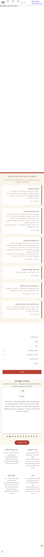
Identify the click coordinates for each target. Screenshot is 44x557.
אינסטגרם (39, 530)
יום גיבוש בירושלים (37, 512)
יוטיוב (40, 527)
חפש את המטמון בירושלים (35, 504)
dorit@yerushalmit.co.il (35, 550)
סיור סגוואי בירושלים (36, 515)
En (22, 2)
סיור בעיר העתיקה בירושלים (34, 509)
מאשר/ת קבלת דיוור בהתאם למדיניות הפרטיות (28, 367)
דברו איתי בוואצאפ (37, 548)
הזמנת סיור (39, 553)
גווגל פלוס (39, 533)
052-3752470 (38, 545)
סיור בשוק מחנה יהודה (36, 507)
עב (25, 2)
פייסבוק (40, 524)
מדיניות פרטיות (38, 535)
